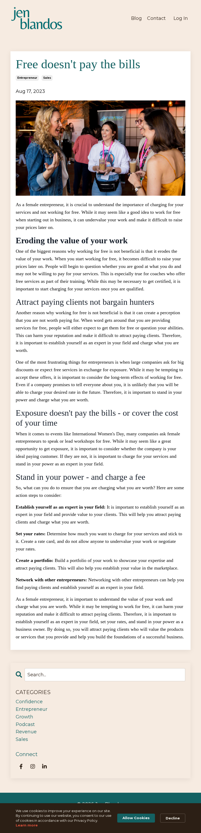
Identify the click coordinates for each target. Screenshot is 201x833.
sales (47, 78)
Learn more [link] (27, 825)
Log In (181, 18)
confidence (29, 702)
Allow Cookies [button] (136, 818)
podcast (25, 724)
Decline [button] (173, 818)
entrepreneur (27, 78)
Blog (136, 18)
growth (24, 717)
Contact (156, 18)
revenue (26, 732)
